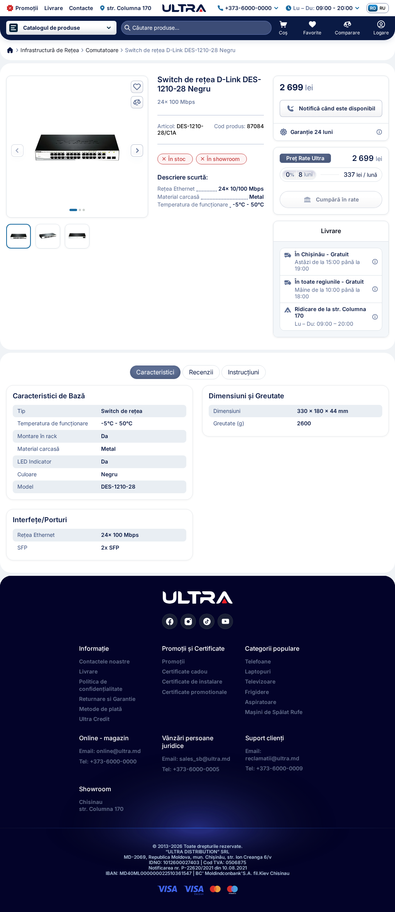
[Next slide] (137, 150)
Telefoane (258, 661)
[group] (155, 372)
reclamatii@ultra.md (272, 758)
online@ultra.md (118, 751)
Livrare (88, 671)
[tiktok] (206, 621)
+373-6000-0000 (113, 761)
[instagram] (188, 621)
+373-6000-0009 (279, 768)
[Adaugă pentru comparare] (137, 102)
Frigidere (257, 692)
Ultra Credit (94, 719)
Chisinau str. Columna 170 (101, 805)
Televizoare (260, 681)
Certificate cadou (185, 671)
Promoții (173, 661)
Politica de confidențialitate (100, 685)
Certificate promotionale (194, 692)
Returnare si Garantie (107, 698)
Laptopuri (258, 671)
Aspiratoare (260, 702)
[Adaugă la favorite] (137, 87)
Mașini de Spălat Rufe (273, 712)
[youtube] (225, 621)
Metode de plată (100, 709)
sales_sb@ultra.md (204, 758)
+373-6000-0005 (196, 769)
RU (382, 8)
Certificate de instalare (192, 681)
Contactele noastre (104, 661)
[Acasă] (184, 8)
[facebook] (169, 621)
